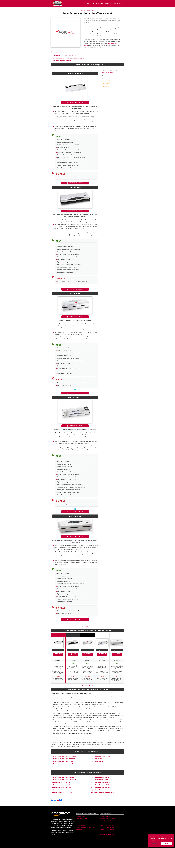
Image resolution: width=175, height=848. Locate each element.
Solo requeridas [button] (155, 843)
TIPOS (88, 3)
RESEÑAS (115, 3)
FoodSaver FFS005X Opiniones (107, 827)
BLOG (120, 3)
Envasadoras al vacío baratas (82, 820)
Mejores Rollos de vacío (97, 761)
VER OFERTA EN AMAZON (76, 102)
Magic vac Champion (106, 82)
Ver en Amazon (105, 73)
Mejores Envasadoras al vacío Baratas (63, 761)
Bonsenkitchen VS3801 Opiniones (108, 820)
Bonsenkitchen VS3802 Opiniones (108, 823)
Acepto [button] (166, 843)
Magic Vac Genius (106, 85)
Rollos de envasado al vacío (82, 823)
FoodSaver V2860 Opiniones (106, 825)
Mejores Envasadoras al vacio (87, 10)
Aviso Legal (84, 842)
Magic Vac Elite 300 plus (107, 72)
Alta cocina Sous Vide (80, 825)
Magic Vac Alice (105, 78)
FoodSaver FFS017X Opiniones (107, 831)
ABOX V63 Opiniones (105, 816)
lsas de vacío (100, 758)
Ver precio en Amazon (59, 654)
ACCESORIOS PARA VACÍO (104, 3)
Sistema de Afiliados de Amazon (119, 842)
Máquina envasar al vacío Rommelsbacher (85, 827)
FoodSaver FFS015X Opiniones (107, 829)
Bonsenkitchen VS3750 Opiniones (108, 818)
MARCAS (94, 3)
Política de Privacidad (93, 842)
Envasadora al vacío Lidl (81, 829)
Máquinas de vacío (80, 816)
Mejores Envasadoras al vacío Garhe (100, 790)
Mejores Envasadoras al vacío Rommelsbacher (103, 792)
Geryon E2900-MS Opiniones (107, 834)
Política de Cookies (105, 842)
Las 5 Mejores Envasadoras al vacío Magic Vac (65, 55)
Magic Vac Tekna (105, 75)
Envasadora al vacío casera (81, 818)
